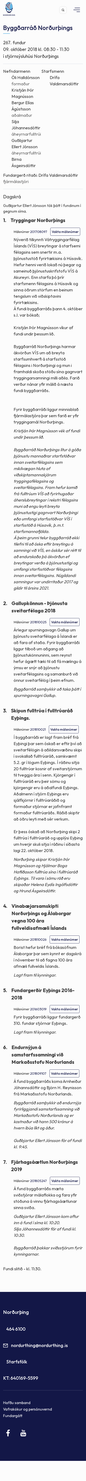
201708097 (38, 232)
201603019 (38, 1009)
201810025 (38, 622)
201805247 (38, 1181)
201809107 (38, 1073)
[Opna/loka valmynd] (75, 9)
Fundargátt (13, 1415)
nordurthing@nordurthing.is (39, 1345)
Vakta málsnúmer (65, 232)
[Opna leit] (63, 10)
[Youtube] (23, 1433)
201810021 (38, 729)
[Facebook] (8, 1433)
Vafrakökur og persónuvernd (27, 1409)
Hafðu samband (16, 1402)
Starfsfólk (16, 1362)
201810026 (38, 939)
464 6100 (15, 1329)
